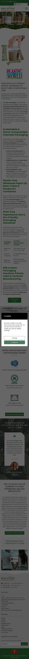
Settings (14, 338)
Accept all (15, 342)
